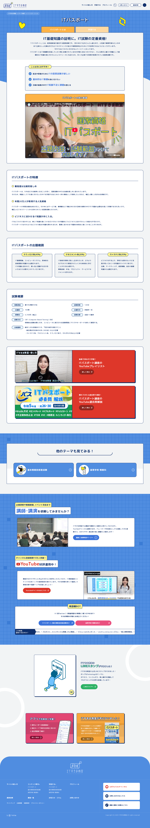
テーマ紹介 (21, 13)
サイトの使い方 (87, 5)
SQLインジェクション (130, 632)
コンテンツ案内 (33, 784)
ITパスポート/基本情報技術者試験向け (56, 623)
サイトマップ (11, 803)
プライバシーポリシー (38, 803)
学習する (97, 5)
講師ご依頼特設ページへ (84, 538)
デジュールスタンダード (74, 632)
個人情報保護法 (114, 632)
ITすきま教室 (12, 13)
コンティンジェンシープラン (95, 632)
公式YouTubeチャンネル (118, 787)
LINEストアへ (88, 687)
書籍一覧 (31, 798)
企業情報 (19, 803)
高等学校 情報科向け (92, 623)
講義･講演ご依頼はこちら (119, 805)
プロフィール (107, 5)
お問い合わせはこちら (117, 796)
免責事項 (26, 803)
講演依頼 (135, 5)
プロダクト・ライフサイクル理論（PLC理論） (46, 632)
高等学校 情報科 (33, 792)
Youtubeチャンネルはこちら (36, 590)
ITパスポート (32, 787)
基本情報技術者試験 (34, 790)
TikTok (13, 815)
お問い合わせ (124, 5)
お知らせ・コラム (55, 798)
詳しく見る (86, 372)
